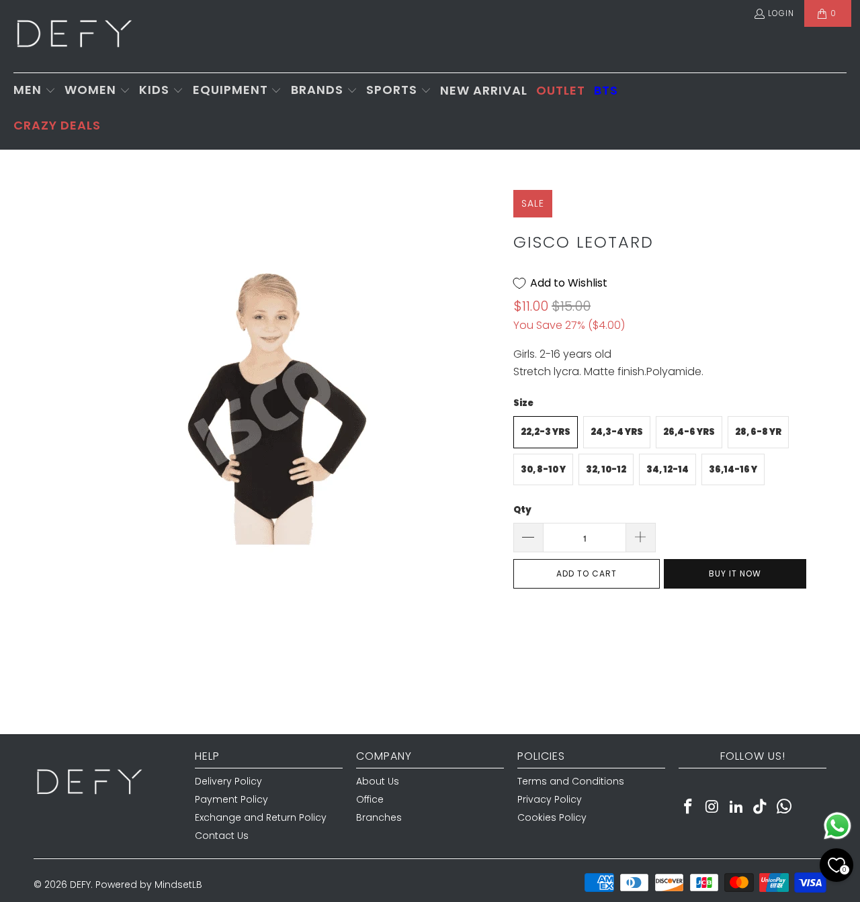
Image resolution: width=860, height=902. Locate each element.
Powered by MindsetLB (148, 884)
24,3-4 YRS (617, 431)
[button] (34, 91)
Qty (522, 509)
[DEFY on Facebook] (689, 807)
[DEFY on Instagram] (713, 807)
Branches (379, 817)
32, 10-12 (606, 469)
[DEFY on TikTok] (760, 807)
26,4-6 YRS (689, 431)
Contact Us (222, 835)
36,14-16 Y (733, 469)
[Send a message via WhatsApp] (837, 826)
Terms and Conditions (570, 781)
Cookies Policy (552, 817)
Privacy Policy (549, 799)
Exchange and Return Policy (261, 817)
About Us (377, 781)
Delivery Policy (228, 781)
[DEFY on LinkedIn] (736, 807)
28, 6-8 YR (758, 431)
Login (781, 13)
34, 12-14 (667, 469)
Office (370, 799)
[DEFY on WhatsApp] (785, 807)
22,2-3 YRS (545, 431)
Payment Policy (231, 799)
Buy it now (735, 573)
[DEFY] (73, 36)
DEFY (80, 884)
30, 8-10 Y (543, 469)
